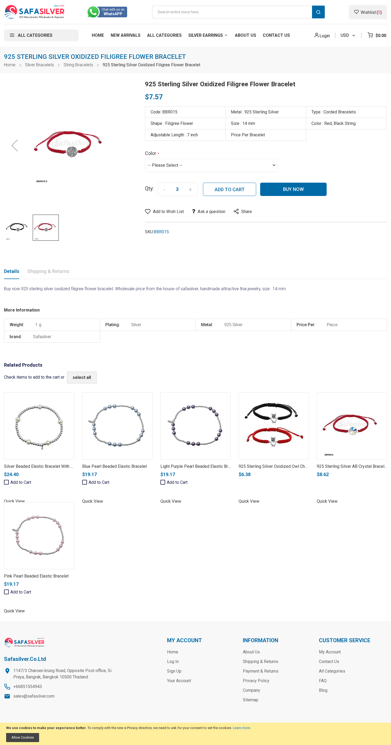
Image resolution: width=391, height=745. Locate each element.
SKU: (149, 231)
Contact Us (329, 661)
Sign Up (174, 671)
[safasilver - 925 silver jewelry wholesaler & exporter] (34, 12)
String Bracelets (78, 64)
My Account (330, 651)
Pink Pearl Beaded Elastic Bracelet (36, 576)
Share (246, 211)
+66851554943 (27, 686)
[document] (195, 734)
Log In (173, 661)
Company (251, 690)
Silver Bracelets (39, 64)
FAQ (323, 680)
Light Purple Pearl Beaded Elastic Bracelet (199, 466)
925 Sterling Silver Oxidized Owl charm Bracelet (283, 466)
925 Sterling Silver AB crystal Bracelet (352, 466)
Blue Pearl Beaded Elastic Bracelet (114, 466)
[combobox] (238, 12)
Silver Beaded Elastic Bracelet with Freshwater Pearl (53, 466)
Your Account (179, 680)
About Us (251, 651)
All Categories (332, 671)
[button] (14, 145)
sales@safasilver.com (34, 696)
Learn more (241, 728)
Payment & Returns (260, 671)
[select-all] (82, 377)
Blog (323, 690)
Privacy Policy (256, 680)
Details (11, 271)
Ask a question (211, 211)
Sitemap (250, 699)
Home (9, 64)
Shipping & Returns (48, 271)
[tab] (11, 272)
